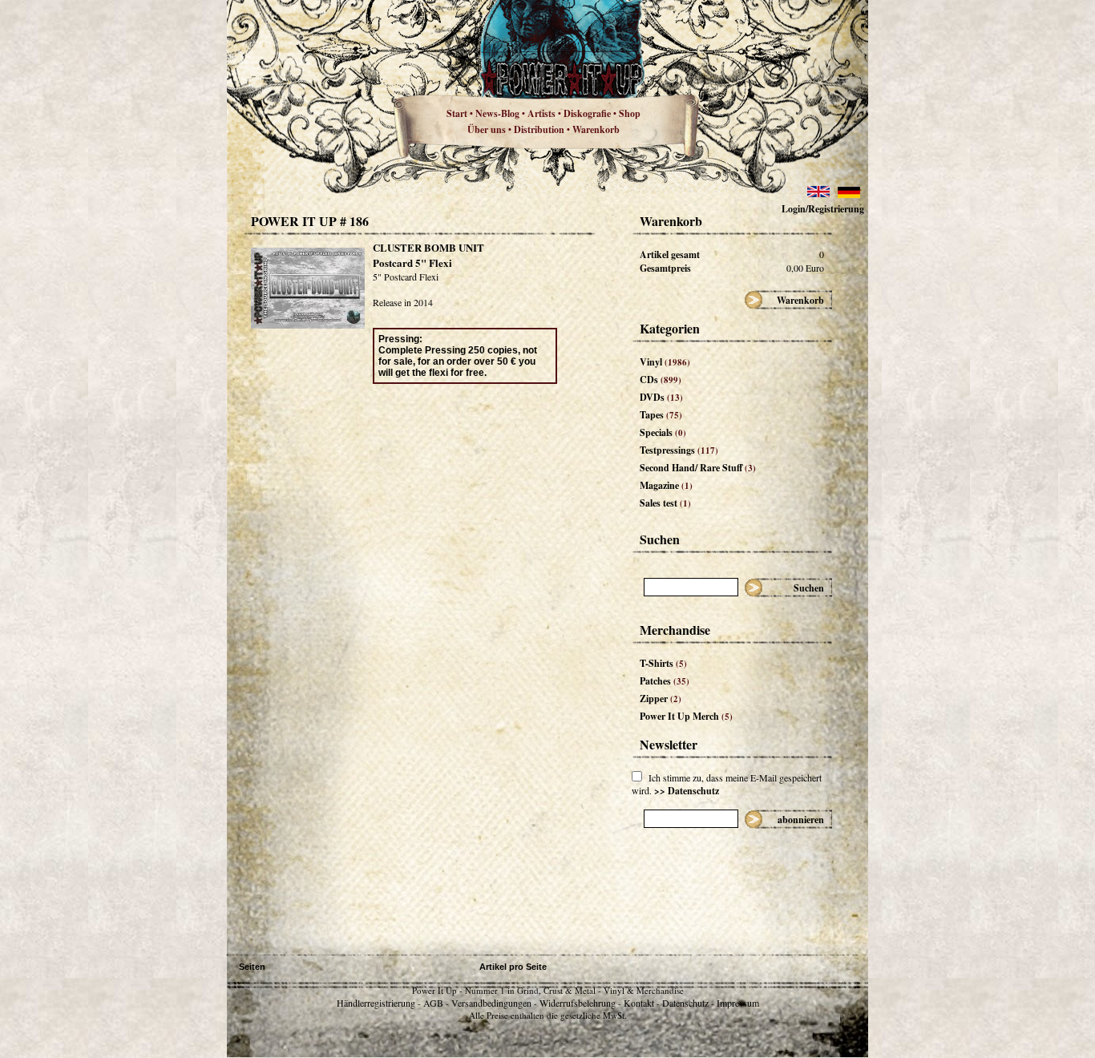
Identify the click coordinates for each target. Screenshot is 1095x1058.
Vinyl (665, 362)
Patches (664, 681)
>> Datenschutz (686, 791)
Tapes (661, 415)
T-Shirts (663, 663)
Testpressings (679, 450)
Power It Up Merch (686, 716)
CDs (660, 379)
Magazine (666, 485)
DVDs (661, 397)
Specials (663, 432)
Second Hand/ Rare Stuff (698, 467)
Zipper (660, 698)
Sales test (665, 503)
